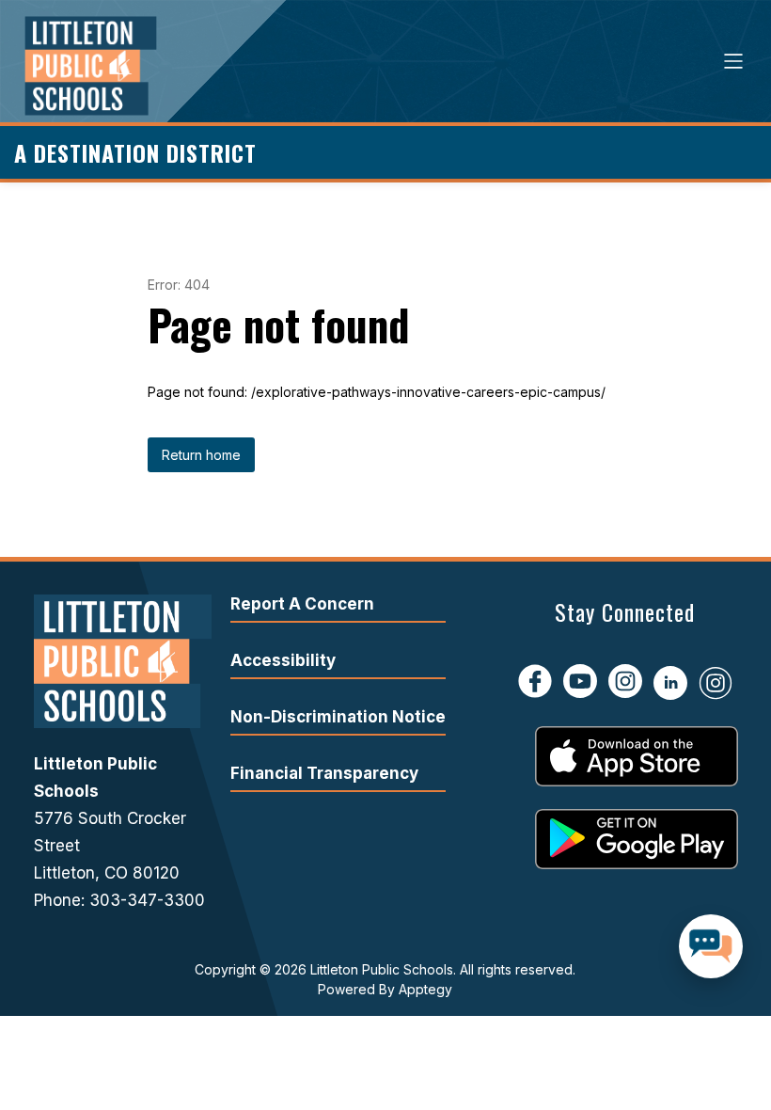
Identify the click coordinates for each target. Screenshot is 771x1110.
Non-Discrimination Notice (338, 716)
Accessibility (283, 660)
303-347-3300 (147, 900)
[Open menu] (733, 61)
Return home (201, 455)
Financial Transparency (324, 773)
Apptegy (425, 989)
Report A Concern (302, 604)
